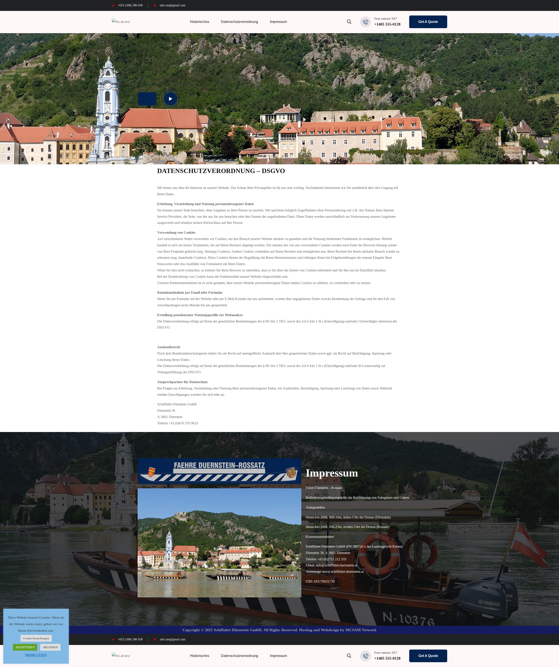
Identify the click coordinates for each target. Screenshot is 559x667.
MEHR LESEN (36, 655)
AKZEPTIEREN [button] (25, 647)
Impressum (278, 22)
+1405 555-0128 (387, 24)
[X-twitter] (430, 5)
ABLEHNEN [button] (50, 647)
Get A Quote (428, 22)
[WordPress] (446, 5)
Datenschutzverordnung (239, 22)
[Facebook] (422, 5)
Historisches (199, 22)
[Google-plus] (438, 5)
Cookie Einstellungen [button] (36, 638)
